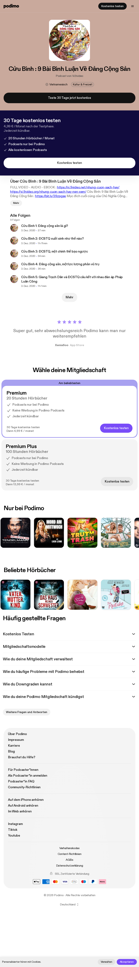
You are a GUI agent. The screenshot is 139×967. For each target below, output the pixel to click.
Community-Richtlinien (24, 787)
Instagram (15, 824)
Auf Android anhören (23, 806)
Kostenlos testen (112, 6)
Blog (11, 751)
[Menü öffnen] (132, 6)
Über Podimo (17, 734)
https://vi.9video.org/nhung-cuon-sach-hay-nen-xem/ (48, 192)
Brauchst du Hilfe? (21, 757)
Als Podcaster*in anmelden (27, 776)
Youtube (14, 835)
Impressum (16, 740)
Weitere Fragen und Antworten (26, 712)
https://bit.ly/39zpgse (50, 196)
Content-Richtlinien (69, 854)
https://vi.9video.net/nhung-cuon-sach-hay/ (88, 187)
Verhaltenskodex (69, 848)
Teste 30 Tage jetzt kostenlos (69, 98)
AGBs (69, 860)
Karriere (14, 746)
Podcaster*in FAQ (21, 781)
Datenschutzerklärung (69, 865)
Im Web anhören (19, 811)
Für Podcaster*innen (23, 770)
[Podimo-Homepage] (11, 6)
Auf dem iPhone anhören (26, 800)
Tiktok (12, 830)
